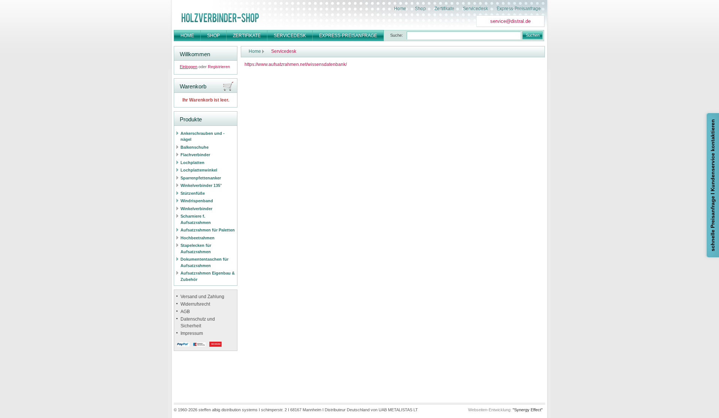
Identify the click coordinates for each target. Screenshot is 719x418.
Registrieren (219, 66)
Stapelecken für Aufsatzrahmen (195, 248)
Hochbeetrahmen (197, 238)
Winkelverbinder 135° (201, 185)
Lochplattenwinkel (198, 170)
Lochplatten (192, 162)
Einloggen (188, 66)
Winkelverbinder (196, 208)
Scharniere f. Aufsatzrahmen (195, 219)
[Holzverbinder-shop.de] (220, 17)
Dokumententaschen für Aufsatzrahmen (204, 262)
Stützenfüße (192, 193)
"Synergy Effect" (528, 410)
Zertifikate (444, 8)
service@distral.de (510, 21)
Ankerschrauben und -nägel (202, 136)
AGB (185, 311)
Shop (420, 8)
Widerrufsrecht (195, 304)
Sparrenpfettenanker (200, 178)
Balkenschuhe (194, 147)
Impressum (191, 333)
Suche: (396, 35)
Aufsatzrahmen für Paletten (207, 230)
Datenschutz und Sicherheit (197, 322)
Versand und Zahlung (202, 296)
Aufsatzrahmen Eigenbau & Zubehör (207, 276)
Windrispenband (196, 201)
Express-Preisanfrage (519, 8)
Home (400, 8)
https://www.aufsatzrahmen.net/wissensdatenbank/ (296, 64)
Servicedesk (475, 8)
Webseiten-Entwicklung (489, 410)
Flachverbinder (195, 154)
